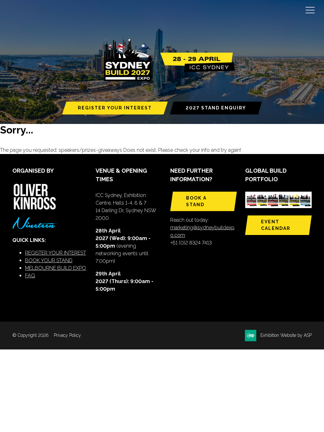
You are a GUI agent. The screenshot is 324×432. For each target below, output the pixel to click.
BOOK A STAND (196, 201)
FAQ (30, 276)
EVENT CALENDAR (275, 225)
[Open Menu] (310, 9)
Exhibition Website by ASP (286, 335)
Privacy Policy (67, 335)
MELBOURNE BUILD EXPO (55, 268)
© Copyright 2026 (30, 335)
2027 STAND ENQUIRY (216, 107)
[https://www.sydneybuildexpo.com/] (167, 80)
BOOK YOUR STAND (48, 260)
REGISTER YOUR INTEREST (115, 107)
